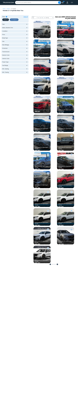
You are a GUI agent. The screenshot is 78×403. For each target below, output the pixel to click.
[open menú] (72, 2)
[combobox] (49, 18)
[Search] (59, 2)
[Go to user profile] (67, 2)
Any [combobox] (33, 17)
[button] (5, 19)
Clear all (26, 16)
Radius (33, 16)
